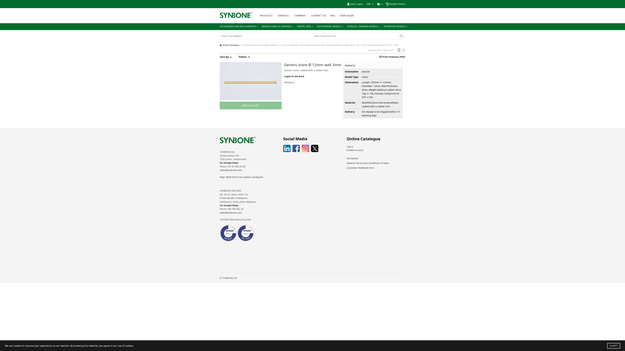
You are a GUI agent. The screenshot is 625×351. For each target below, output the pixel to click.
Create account (355, 150)
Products (266, 15)
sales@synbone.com (231, 170)
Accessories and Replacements (238, 26)
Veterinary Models (395, 26)
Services (283, 15)
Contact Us (318, 15)
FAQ (333, 15)
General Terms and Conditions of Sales (368, 163)
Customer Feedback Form (360, 167)
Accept (614, 345)
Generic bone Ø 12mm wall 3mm (312, 64)
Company (300, 15)
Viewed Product (397, 3)
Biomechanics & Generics (277, 26)
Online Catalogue (230, 45)
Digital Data (304, 26)
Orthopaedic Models (329, 26)
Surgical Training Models (362, 26)
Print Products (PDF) (393, 56)
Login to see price (294, 76)
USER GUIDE (347, 15)
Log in (350, 146)
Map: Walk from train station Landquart (241, 177)
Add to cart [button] (250, 105)
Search (401, 36)
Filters (243, 56)
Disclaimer (352, 158)
